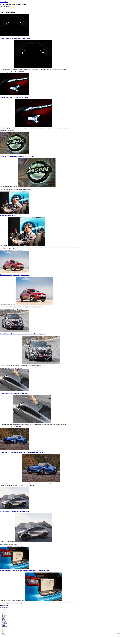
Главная (3, 8)
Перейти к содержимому (6, 6)
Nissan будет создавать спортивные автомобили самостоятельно (21, 452)
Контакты (3, 9)
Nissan (21, 72)
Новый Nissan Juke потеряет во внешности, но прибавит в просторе (23, 334)
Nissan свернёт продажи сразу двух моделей (14, 275)
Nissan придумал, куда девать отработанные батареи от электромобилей (24, 570)
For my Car (4, 2)
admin (15, 72)
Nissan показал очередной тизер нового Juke (15, 38)
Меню (1, 6)
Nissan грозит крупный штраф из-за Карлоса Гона (17, 156)
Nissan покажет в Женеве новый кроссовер (14, 511)
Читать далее (21, 71)
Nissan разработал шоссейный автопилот (14, 393)
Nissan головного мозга (8, 215)
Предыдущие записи (4, 607)
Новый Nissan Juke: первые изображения (14, 97)
